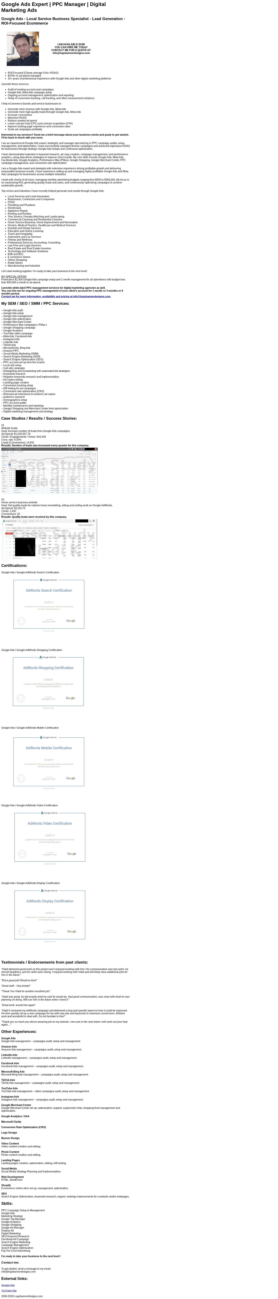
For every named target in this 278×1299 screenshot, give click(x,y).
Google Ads (8, 1285)
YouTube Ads (9, 1290)
